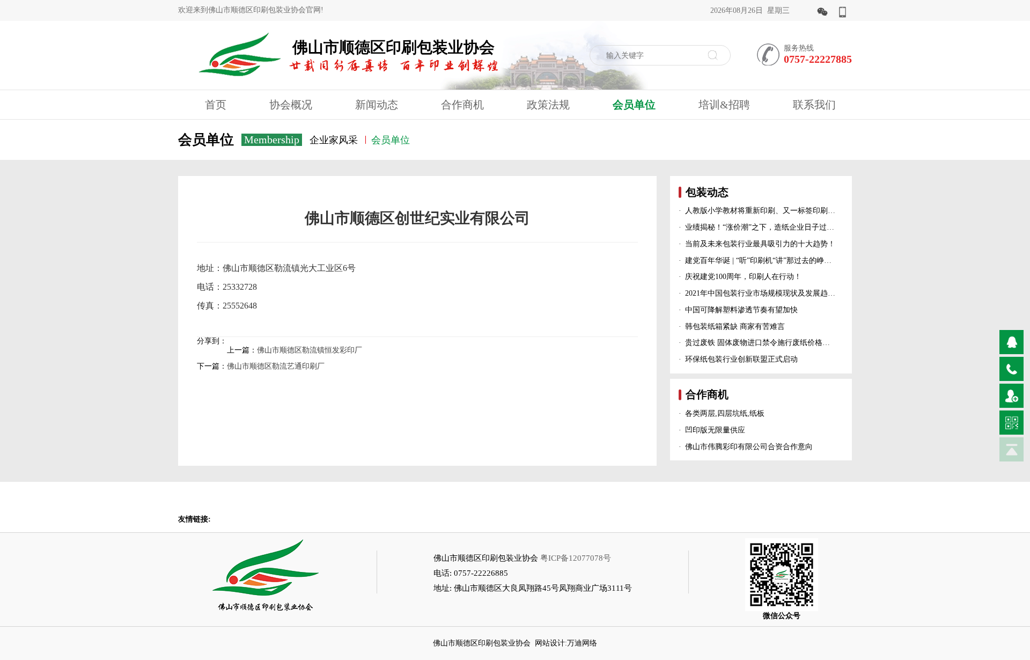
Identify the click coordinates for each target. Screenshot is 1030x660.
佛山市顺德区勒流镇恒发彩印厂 (309, 350)
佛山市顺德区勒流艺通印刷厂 (276, 366)
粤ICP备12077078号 (575, 558)
